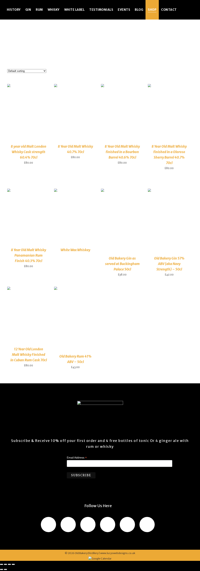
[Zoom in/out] (1, 564)
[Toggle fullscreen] (5, 564)
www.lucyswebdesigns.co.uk (117, 553)
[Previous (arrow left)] (1, 569)
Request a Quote (30, 173)
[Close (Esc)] (13, 564)
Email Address (77, 457)
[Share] (9, 564)
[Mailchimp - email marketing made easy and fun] (106, 489)
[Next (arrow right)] (5, 569)
